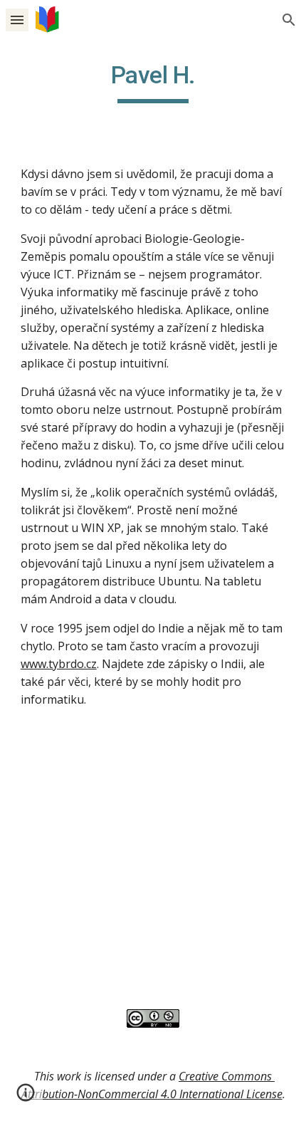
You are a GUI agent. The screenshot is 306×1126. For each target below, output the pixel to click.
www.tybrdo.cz (59, 664)
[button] (17, 19)
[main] (153, 82)
